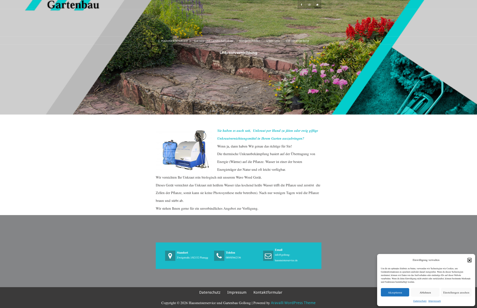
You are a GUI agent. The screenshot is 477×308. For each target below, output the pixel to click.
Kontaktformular (267, 292)
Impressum (434, 301)
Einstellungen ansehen (456, 292)
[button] (469, 260)
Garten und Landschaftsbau (213, 40)
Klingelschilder (249, 40)
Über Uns (273, 40)
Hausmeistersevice (174, 40)
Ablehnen (425, 292)
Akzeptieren (395, 292)
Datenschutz (420, 301)
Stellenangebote (297, 40)
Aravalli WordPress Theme (293, 302)
